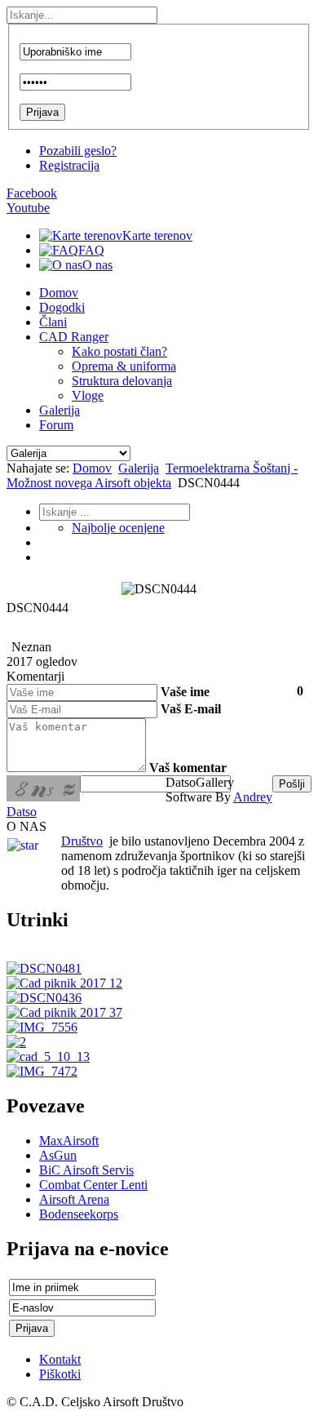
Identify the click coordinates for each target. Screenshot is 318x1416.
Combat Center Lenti (93, 1185)
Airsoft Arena (74, 1199)
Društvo (82, 841)
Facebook (32, 193)
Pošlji (292, 784)
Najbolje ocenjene (118, 528)
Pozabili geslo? (78, 151)
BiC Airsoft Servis (86, 1170)
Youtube (28, 208)
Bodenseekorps (78, 1214)
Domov (92, 468)
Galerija (138, 468)
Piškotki (60, 1374)
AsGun (58, 1155)
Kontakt (60, 1359)
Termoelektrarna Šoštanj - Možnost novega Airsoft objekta (152, 475)
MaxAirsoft (69, 1140)
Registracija (69, 165)
